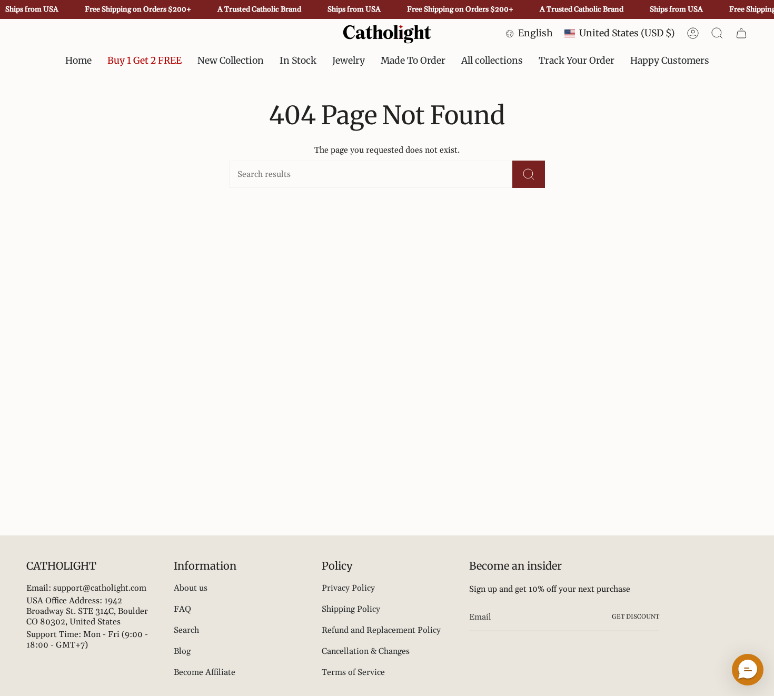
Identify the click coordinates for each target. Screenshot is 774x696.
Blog (182, 651)
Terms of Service (353, 672)
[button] (298, 60)
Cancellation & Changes (366, 651)
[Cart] (741, 33)
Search (186, 630)
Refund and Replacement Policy (381, 630)
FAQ (182, 609)
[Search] (528, 174)
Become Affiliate (204, 672)
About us (190, 588)
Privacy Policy (348, 588)
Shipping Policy (351, 609)
